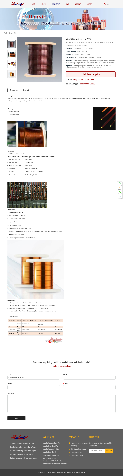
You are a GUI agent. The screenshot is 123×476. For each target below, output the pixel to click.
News (67, 4)
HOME (5, 33)
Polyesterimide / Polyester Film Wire (52, 461)
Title (9, 374)
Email (65, 384)
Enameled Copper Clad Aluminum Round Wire (55, 463)
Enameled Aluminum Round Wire (51, 443)
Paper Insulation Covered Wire (51, 455)
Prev (11, 38)
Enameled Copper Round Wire (50, 446)
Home (33, 4)
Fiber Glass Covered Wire (49, 458)
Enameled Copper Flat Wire (50, 452)
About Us (43, 4)
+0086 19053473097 (87, 83)
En (108, 4)
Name (65, 374)
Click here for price (91, 74)
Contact (89, 4)
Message (10, 393)
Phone (10, 384)
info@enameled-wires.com (83, 79)
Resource (78, 4)
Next (11, 80)
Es (111, 4)
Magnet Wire (56, 4)
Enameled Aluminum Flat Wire (51, 449)
